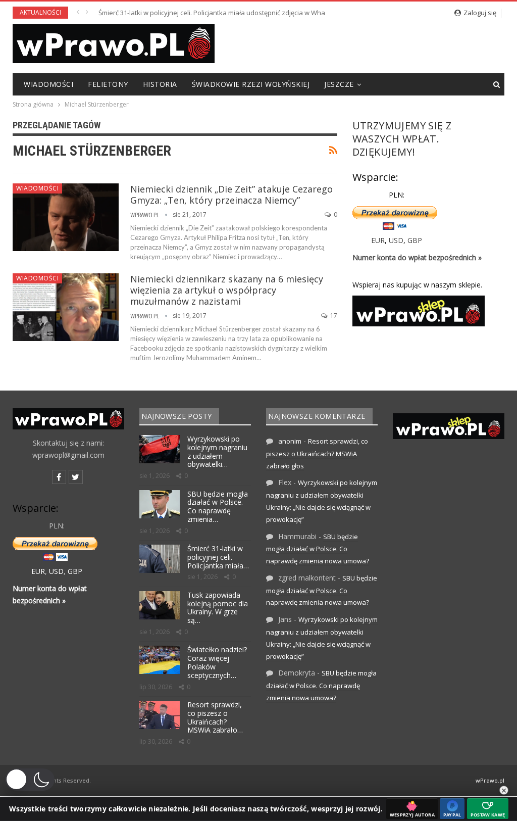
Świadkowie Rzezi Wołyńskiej (251, 84)
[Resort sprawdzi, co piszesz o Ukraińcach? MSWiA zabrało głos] (159, 715)
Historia (160, 84)
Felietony (108, 84)
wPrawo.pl (490, 780)
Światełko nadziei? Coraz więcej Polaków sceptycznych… (217, 662)
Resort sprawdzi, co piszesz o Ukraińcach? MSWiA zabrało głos (317, 453)
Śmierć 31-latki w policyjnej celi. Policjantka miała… (218, 557)
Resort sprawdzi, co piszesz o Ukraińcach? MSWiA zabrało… (215, 717)
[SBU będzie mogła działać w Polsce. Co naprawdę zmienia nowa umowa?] (159, 504)
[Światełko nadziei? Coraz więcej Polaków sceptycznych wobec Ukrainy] (159, 660)
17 (333, 315)
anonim (289, 441)
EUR (378, 240)
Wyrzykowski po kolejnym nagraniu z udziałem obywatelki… (217, 451)
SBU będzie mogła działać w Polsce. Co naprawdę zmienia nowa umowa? (317, 549)
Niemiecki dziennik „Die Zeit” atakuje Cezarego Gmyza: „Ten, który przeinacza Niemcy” (231, 194)
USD (396, 240)
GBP (414, 240)
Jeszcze (339, 84)
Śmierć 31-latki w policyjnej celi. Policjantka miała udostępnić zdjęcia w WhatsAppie (223, 12)
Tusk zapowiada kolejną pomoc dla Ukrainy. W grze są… (217, 607)
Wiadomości (48, 84)
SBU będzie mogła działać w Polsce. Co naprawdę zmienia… (217, 506)
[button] (30, 779)
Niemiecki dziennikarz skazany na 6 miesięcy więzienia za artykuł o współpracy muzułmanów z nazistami (226, 290)
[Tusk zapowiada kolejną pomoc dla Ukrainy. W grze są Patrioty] (159, 605)
